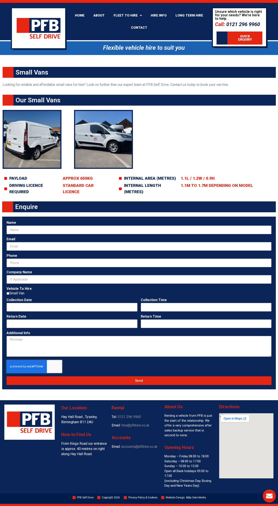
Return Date (16, 317)
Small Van (16, 293)
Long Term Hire (189, 15)
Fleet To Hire (126, 15)
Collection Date (19, 300)
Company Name (19, 272)
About (99, 15)
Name (11, 223)
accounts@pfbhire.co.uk (139, 447)
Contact (139, 28)
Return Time (151, 317)
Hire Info (159, 15)
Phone (12, 256)
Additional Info (18, 333)
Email (11, 239)
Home (79, 15)
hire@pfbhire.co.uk (135, 425)
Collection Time (154, 300)
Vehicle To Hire (19, 289)
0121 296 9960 (129, 417)
